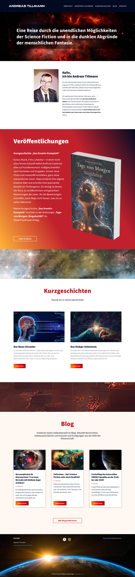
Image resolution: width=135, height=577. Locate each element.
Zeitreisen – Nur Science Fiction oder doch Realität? (66, 475)
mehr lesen (20, 366)
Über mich (68, 6)
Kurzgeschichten (103, 6)
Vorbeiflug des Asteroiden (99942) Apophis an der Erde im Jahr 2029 (105, 477)
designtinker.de (78, 574)
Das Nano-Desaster (24, 346)
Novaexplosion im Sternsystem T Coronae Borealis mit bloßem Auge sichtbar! (28, 478)
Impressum (117, 538)
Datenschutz (107, 538)
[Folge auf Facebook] (64, 539)
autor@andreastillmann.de (23, 545)
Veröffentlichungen (84, 6)
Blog (115, 6)
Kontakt (123, 6)
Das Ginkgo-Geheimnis (83, 346)
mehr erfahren (25, 238)
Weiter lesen (21, 503)
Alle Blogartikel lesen (67, 520)
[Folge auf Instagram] (69, 539)
